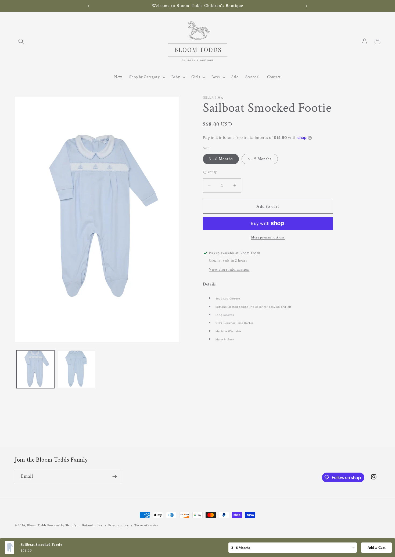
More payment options (268, 237)
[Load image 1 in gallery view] (35, 369)
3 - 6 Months (221, 159)
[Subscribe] (114, 477)
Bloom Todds (36, 525)
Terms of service (146, 525)
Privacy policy (118, 525)
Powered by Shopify (61, 525)
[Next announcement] (307, 6)
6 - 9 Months (259, 159)
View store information (229, 269)
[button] (21, 41)
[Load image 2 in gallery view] (76, 369)
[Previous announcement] (88, 6)
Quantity (210, 171)
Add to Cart (376, 547)
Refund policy (92, 525)
